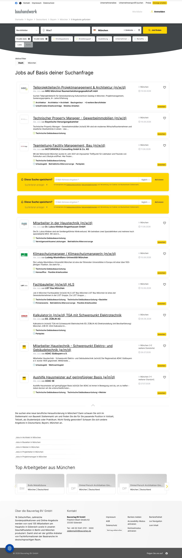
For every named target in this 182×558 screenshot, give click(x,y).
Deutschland (34, 423)
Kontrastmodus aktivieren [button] (134, 530)
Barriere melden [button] (134, 517)
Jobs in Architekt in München (28, 438)
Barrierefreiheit (155, 517)
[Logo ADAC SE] (24, 379)
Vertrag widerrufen (114, 531)
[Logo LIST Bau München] (24, 286)
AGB (108, 522)
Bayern (45, 423)
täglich (144, 179)
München (54, 423)
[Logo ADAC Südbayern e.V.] (24, 347)
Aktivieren (159, 179)
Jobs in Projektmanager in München (31, 457)
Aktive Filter (20, 58)
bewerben (161, 107)
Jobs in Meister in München (27, 448)
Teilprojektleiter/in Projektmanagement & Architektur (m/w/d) (79, 87)
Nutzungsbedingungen (89, 185)
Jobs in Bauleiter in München (28, 443)
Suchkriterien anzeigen (34, 185)
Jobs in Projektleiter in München (29, 452)
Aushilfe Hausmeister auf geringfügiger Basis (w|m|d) (74, 378)
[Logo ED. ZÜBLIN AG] (24, 317)
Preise (148, 3)
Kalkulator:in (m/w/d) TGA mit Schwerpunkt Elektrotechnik (77, 316)
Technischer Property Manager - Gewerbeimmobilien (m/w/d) (80, 118)
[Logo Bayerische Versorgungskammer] (24, 119)
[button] (139, 30)
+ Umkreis (128, 30)
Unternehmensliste (108, 3)
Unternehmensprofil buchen (131, 3)
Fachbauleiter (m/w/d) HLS (53, 285)
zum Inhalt (153, 526)
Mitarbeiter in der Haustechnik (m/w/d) (62, 224)
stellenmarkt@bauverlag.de (79, 531)
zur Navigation (155, 522)
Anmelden (159, 11)
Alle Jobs (37, 91)
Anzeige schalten (159, 3)
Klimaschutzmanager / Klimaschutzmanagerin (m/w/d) (74, 254)
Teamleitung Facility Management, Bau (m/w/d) (69, 145)
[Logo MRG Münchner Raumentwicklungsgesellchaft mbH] (24, 88)
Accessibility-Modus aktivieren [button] (136, 523)
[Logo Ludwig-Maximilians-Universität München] (24, 255)
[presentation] (167, 487)
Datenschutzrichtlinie (73, 185)
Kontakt (26, 3)
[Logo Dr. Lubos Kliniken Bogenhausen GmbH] (24, 225)
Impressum (36, 3)
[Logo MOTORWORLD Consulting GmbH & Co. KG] (24, 146)
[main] (91, 259)
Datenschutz (48, 3)
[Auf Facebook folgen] (166, 554)
